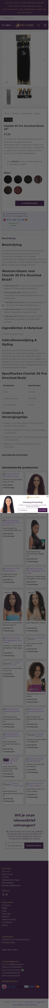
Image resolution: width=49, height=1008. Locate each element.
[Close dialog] (47, 496)
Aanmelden (42, 510)
